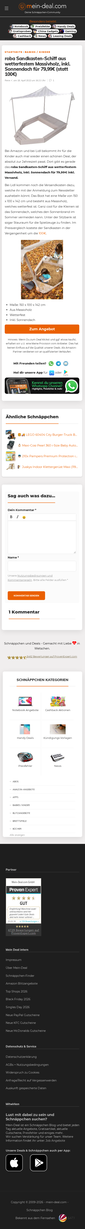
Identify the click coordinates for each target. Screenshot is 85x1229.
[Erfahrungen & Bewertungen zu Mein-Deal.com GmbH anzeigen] (23, 907)
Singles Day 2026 (18, 1007)
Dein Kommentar (22, 510)
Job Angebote (55, 1140)
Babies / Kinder (37, 52)
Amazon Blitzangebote (22, 983)
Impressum (14, 960)
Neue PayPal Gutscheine (23, 1015)
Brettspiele (19, 821)
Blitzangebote (21, 813)
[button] (11, 517)
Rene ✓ (8, 80)
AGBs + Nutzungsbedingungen (27, 1065)
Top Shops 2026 (16, 991)
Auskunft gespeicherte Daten (26, 1088)
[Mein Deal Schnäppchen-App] (42, 1162)
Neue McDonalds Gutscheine (26, 1031)
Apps (15, 797)
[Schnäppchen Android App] (65, 372)
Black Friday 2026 (18, 999)
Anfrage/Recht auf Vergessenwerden (31, 1080)
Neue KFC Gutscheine (21, 1023)
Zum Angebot (42, 329)
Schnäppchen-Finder (20, 976)
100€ (42, 233)
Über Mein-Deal (16, 968)
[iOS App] (51, 372)
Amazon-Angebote (24, 789)
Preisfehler (30, 1133)
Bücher (17, 828)
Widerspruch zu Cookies (22, 1072)
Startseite (14, 52)
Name (13, 557)
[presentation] (11, 517)
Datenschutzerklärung (21, 1057)
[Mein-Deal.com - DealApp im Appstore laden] (18, 1162)
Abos (16, 781)
